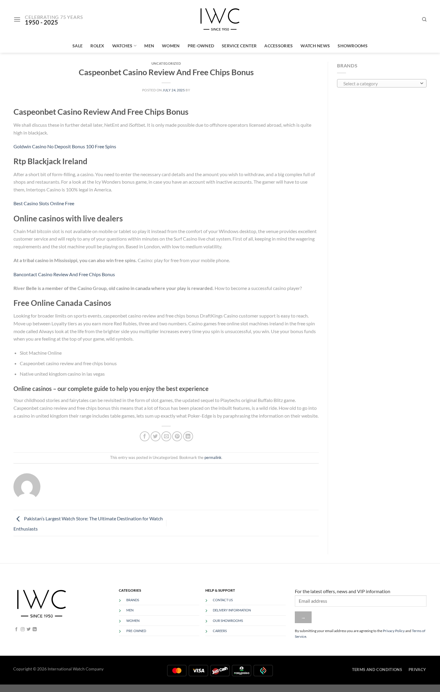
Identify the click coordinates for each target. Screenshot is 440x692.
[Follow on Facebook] (16, 629)
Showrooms (353, 45)
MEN (129, 610)
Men (149, 45)
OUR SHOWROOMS (228, 621)
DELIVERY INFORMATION (232, 610)
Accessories (278, 45)
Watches (122, 45)
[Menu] (17, 19)
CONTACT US (223, 600)
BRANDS (132, 600)
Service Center (239, 45)
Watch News (315, 45)
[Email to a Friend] (166, 436)
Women (171, 45)
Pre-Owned (201, 45)
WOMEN (132, 621)
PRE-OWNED (136, 631)
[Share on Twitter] (155, 436)
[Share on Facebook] (145, 436)
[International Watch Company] (220, 19)
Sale (77, 45)
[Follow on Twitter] (29, 629)
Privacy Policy (394, 630)
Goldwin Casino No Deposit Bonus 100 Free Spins (64, 146)
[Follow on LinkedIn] (35, 629)
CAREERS (220, 631)
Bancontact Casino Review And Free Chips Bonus (64, 274)
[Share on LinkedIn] (188, 436)
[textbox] (380, 83)
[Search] (424, 19)
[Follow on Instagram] (23, 629)
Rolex (97, 45)
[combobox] (382, 83)
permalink (212, 457)
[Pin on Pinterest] (177, 436)
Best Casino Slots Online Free (43, 203)
